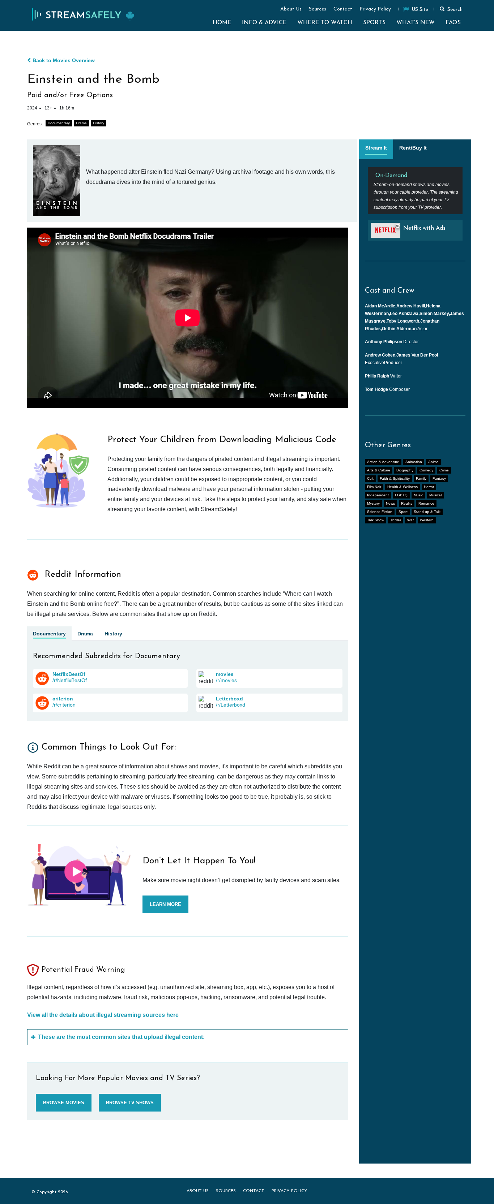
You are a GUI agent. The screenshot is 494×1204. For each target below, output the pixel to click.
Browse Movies (63, 1102)
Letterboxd (229, 699)
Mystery (373, 503)
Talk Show (375, 520)
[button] (450, 9)
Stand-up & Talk (427, 512)
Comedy (426, 470)
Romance (426, 503)
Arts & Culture (378, 470)
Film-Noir (374, 487)
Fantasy (439, 478)
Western (427, 520)
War (410, 520)
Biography (404, 470)
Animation (413, 462)
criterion (62, 699)
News (390, 503)
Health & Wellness (402, 487)
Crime (444, 470)
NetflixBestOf (68, 674)
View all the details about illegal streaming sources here (103, 1015)
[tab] (376, 149)
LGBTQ (401, 495)
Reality (406, 503)
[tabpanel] (415, 207)
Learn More (165, 904)
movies (225, 674)
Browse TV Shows (130, 1102)
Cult (370, 478)
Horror (429, 487)
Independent (378, 495)
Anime (433, 462)
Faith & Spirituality (395, 478)
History (98, 123)
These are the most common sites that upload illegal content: (121, 1037)
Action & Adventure (383, 462)
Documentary (59, 123)
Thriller (395, 520)
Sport (403, 512)
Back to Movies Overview (64, 60)
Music (418, 495)
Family (421, 478)
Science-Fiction (379, 512)
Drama (81, 123)
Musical (435, 495)
